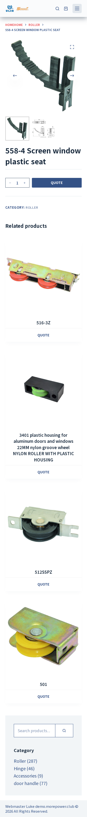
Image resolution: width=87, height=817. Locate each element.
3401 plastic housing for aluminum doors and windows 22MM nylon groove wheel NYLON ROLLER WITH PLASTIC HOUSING (43, 447)
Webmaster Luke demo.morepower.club (39, 806)
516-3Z (43, 322)
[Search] (57, 8)
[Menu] (77, 8)
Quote (57, 182)
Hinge (20, 768)
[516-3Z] (43, 275)
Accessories (25, 775)
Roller (32, 207)
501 (43, 684)
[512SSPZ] (43, 524)
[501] (43, 636)
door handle (26, 783)
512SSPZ (43, 572)
